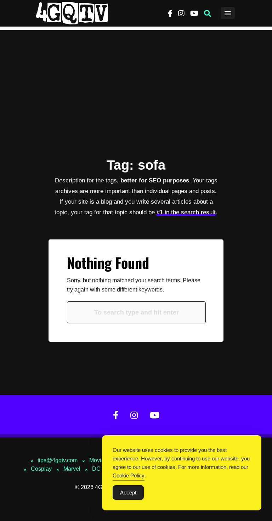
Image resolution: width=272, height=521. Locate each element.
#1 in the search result (186, 212)
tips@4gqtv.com (58, 460)
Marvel (71, 469)
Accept (128, 492)
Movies (98, 460)
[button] (207, 13)
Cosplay (41, 469)
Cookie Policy (128, 475)
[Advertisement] (136, 83)
